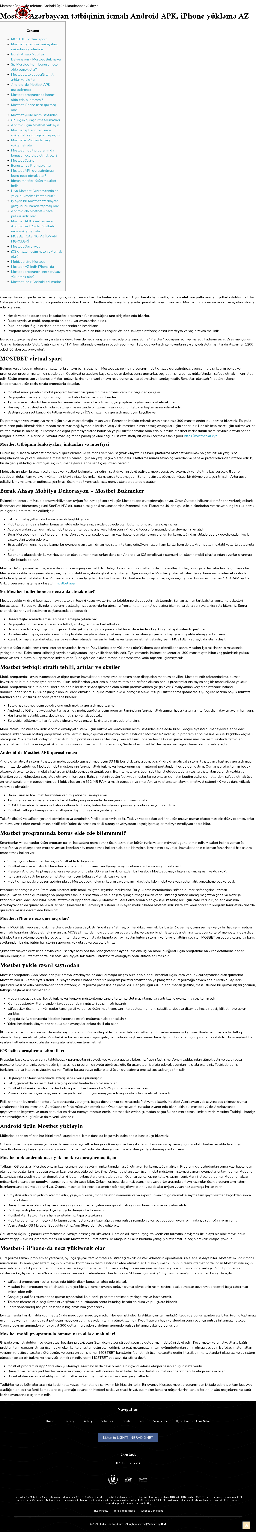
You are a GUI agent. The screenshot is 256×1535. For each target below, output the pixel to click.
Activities (115, 13)
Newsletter (160, 1421)
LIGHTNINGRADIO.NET (169, 13)
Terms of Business (124, 1511)
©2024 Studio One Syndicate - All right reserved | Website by (125, 1524)
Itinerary (72, 13)
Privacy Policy (100, 1511)
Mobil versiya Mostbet (28, 261)
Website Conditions (152, 1511)
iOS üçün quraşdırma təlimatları (35, 120)
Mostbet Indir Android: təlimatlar (36, 282)
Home (53, 13)
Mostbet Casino (22, 160)
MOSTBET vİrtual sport (29, 39)
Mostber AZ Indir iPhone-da (32, 266)
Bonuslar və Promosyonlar (31, 165)
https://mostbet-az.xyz (200, 436)
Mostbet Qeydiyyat (25, 246)
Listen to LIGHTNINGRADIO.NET (128, 1437)
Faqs (141, 1421)
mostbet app (65, 583)
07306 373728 (128, 1463)
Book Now (219, 12)
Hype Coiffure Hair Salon (193, 1421)
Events (135, 13)
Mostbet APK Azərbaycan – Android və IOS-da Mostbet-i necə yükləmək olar (33, 226)
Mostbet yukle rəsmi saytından (34, 115)
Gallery (94, 13)
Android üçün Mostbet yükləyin (35, 125)
